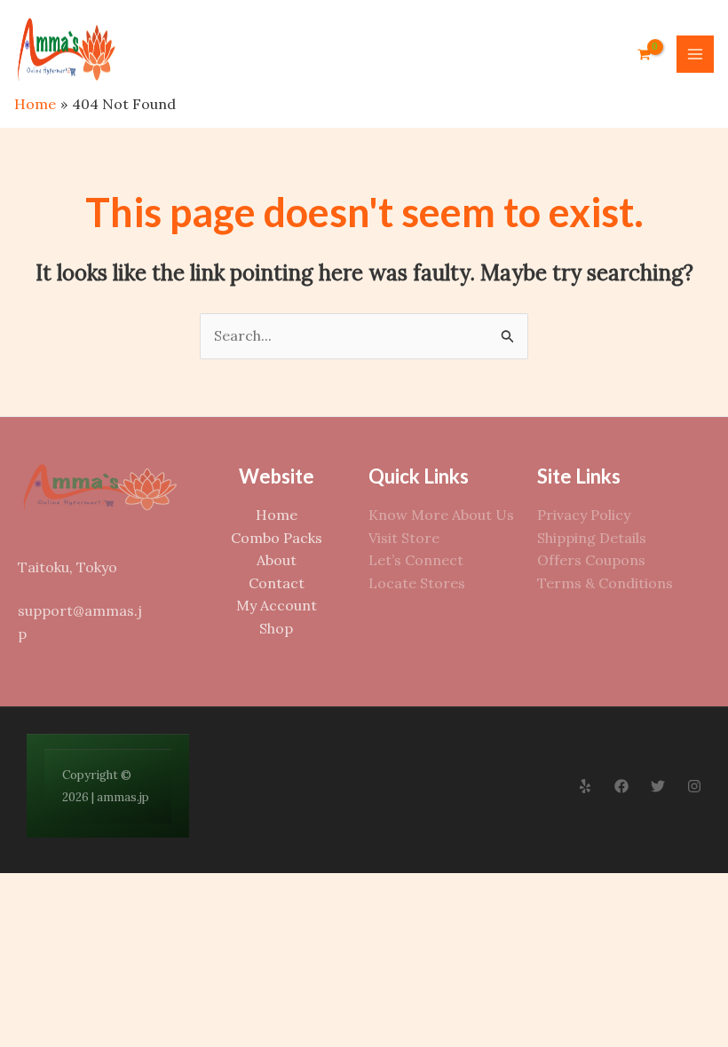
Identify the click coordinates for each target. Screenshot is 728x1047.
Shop (276, 628)
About (277, 560)
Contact (277, 583)
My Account (276, 605)
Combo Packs (276, 538)
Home (276, 515)
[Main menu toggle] (695, 54)
